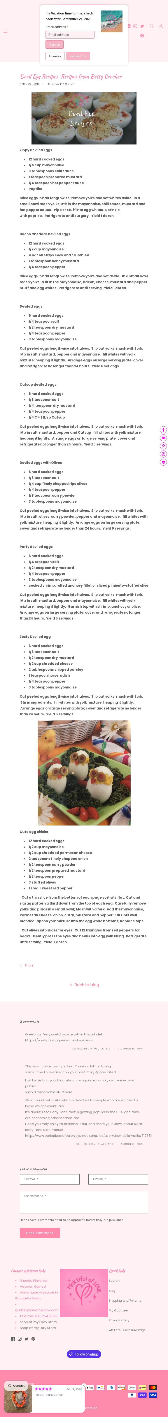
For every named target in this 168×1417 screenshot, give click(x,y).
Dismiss (55, 56)
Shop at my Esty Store (38, 1327)
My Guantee (118, 1310)
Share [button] (29, 965)
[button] (5, 31)
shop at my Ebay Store (38, 1322)
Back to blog (87, 984)
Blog (112, 1291)
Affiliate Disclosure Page (127, 1330)
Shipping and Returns (125, 1300)
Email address (57, 27)
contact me (78, 56)
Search (114, 1280)
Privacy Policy (119, 1320)
